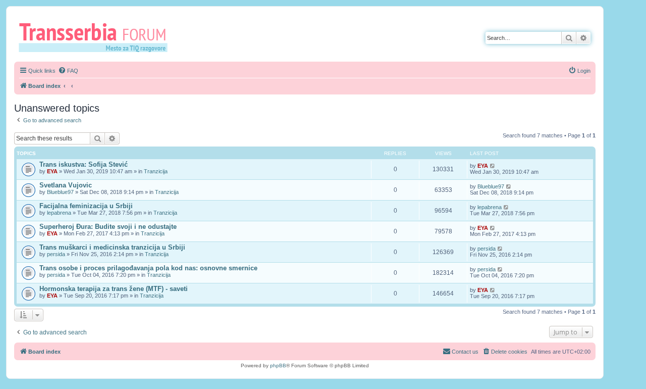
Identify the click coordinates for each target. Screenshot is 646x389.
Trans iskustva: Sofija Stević (83, 164)
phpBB (278, 365)
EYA (52, 171)
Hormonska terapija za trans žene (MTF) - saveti (113, 289)
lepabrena (59, 213)
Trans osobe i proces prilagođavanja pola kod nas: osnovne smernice (148, 268)
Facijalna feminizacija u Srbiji (86, 206)
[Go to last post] (493, 166)
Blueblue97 (60, 192)
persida (56, 254)
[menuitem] (68, 71)
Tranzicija (156, 171)
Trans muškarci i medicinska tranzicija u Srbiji (112, 247)
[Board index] (97, 37)
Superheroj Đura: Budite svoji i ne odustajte (108, 226)
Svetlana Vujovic (65, 185)
